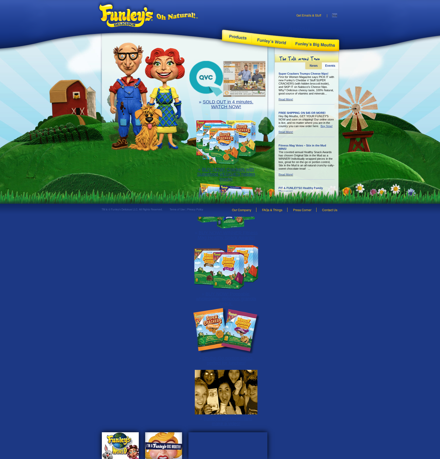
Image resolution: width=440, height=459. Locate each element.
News (314, 66)
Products (237, 37)
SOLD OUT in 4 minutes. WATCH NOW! (228, 104)
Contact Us (329, 210)
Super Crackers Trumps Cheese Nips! (303, 73)
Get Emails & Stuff (308, 15)
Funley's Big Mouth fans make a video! (228, 421)
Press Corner (302, 210)
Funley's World (272, 41)
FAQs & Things (272, 210)
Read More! (286, 99)
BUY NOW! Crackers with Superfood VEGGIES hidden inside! (226, 174)
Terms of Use (177, 209)
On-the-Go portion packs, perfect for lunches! (228, 361)
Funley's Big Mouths (315, 44)
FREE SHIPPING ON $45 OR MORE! (302, 112)
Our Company (241, 210)
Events (330, 66)
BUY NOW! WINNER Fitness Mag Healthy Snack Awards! (228, 235)
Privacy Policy (195, 209)
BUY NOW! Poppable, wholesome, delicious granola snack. (226, 298)
